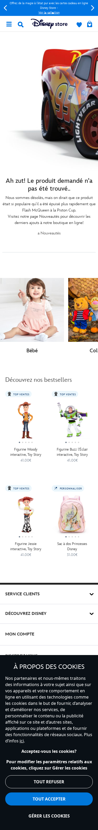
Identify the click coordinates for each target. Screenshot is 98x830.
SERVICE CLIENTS (22, 594)
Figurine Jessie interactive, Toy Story (25, 546)
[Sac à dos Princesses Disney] (72, 516)
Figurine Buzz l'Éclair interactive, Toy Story (72, 452)
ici (22, 741)
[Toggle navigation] (8, 24)
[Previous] (5, 8)
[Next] (92, 8)
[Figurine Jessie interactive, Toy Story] (26, 516)
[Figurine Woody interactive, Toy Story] (26, 422)
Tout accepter (49, 799)
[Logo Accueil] (49, 23)
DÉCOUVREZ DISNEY (26, 613)
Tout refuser (49, 782)
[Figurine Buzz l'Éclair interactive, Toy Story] (72, 422)
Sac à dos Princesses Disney (72, 546)
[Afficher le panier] (90, 24)
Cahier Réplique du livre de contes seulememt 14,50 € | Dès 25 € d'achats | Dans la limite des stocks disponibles (53, 8)
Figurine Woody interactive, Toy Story (25, 452)
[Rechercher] (21, 24)
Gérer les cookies (49, 816)
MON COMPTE (19, 634)
